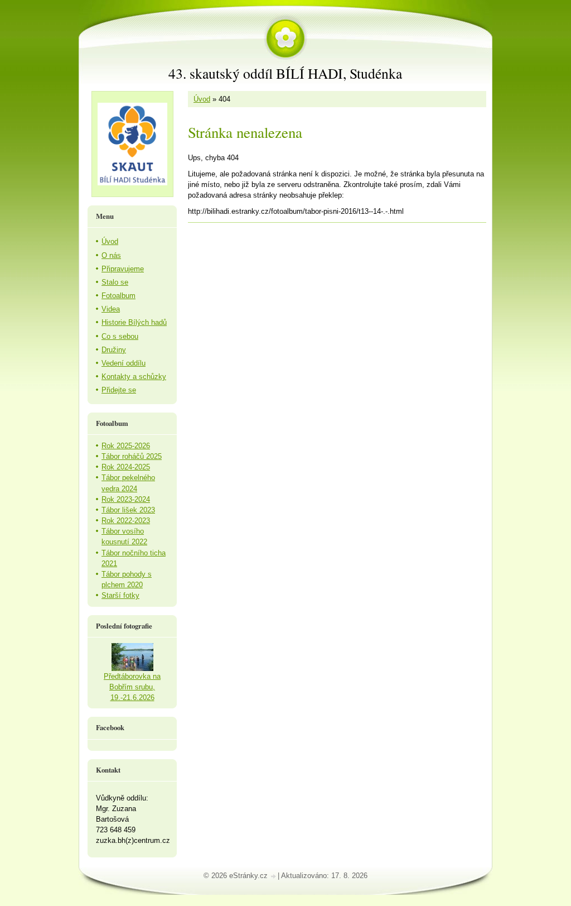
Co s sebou (119, 336)
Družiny (113, 350)
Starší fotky (120, 595)
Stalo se (114, 282)
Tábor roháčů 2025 (131, 456)
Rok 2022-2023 (125, 520)
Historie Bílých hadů (134, 322)
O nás (111, 255)
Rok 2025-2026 (125, 446)
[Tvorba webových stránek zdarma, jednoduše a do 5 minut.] (274, 876)
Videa (110, 309)
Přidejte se (118, 390)
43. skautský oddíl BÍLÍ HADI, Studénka (285, 73)
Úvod (201, 99)
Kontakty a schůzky (133, 376)
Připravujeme (122, 269)
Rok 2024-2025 (125, 467)
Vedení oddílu (123, 363)
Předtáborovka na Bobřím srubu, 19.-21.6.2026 (132, 687)
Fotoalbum (118, 295)
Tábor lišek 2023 (128, 510)
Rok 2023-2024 (125, 499)
